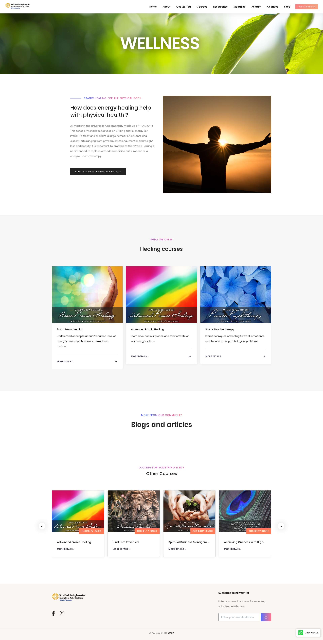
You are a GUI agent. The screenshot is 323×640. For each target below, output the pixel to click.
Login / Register (306, 7)
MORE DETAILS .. (65, 549)
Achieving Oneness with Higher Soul (192, 542)
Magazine (239, 6)
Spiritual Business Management (134, 542)
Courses (202, 6)
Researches (220, 6)
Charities (272, 6)
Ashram (256, 6)
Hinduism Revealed (70, 542)
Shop (287, 6)
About (166, 6)
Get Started (183, 6)
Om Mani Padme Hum (238, 542)
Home (153, 6)
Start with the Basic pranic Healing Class (98, 171)
